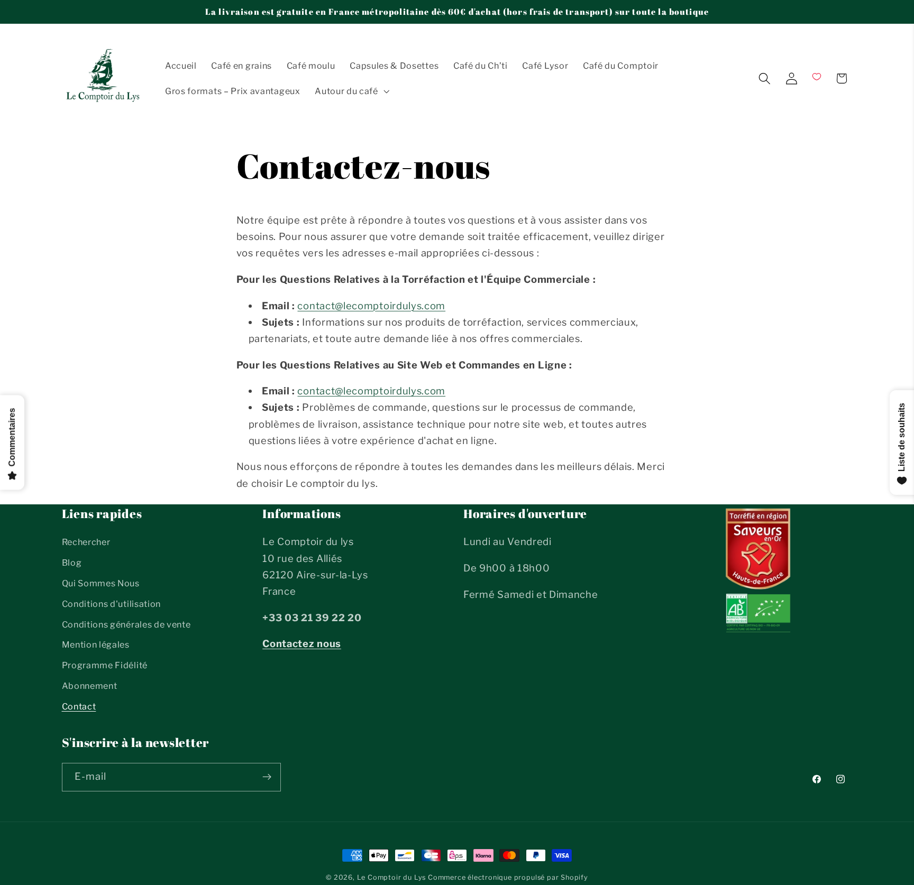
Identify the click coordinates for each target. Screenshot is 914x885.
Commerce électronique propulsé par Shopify (508, 877)
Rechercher (86, 542)
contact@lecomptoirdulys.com (371, 306)
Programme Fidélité (105, 665)
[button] (351, 91)
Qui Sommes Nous (101, 583)
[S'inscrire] (266, 776)
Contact (79, 706)
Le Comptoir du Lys (391, 877)
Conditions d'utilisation (111, 603)
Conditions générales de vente (126, 624)
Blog (72, 563)
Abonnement (89, 685)
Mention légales (96, 645)
